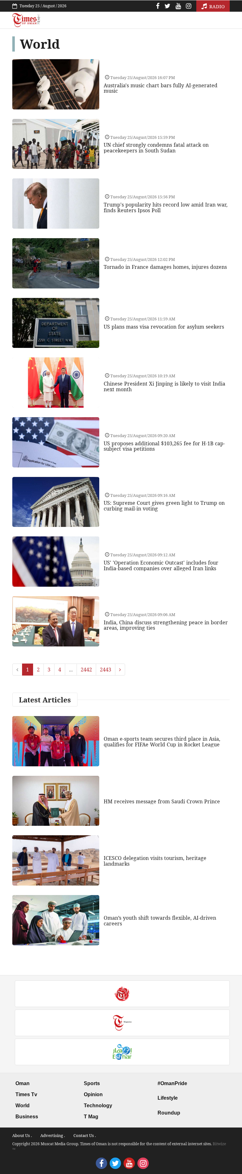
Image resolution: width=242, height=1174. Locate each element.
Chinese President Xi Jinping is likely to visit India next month (164, 386)
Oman (22, 1083)
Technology (98, 1105)
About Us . (22, 1135)
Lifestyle (168, 1098)
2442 (86, 669)
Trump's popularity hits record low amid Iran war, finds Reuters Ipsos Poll (166, 207)
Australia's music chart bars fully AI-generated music (160, 88)
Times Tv (26, 1094)
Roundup (169, 1112)
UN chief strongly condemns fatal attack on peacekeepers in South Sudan (156, 147)
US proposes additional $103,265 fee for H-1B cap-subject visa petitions (164, 446)
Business (26, 1116)
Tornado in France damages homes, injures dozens (165, 266)
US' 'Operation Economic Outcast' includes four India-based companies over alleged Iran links (161, 565)
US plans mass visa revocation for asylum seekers (164, 326)
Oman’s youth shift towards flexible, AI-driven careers (160, 920)
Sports (92, 1083)
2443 (105, 669)
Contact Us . (84, 1135)
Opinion (93, 1094)
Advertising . (52, 1135)
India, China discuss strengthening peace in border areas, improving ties (166, 625)
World (22, 1105)
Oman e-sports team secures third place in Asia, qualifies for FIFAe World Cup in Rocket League (162, 741)
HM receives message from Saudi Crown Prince (162, 801)
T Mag (91, 1116)
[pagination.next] (120, 670)
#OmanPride (172, 1083)
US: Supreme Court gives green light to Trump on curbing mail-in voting (164, 505)
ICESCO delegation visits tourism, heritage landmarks (155, 861)
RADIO (216, 6)
